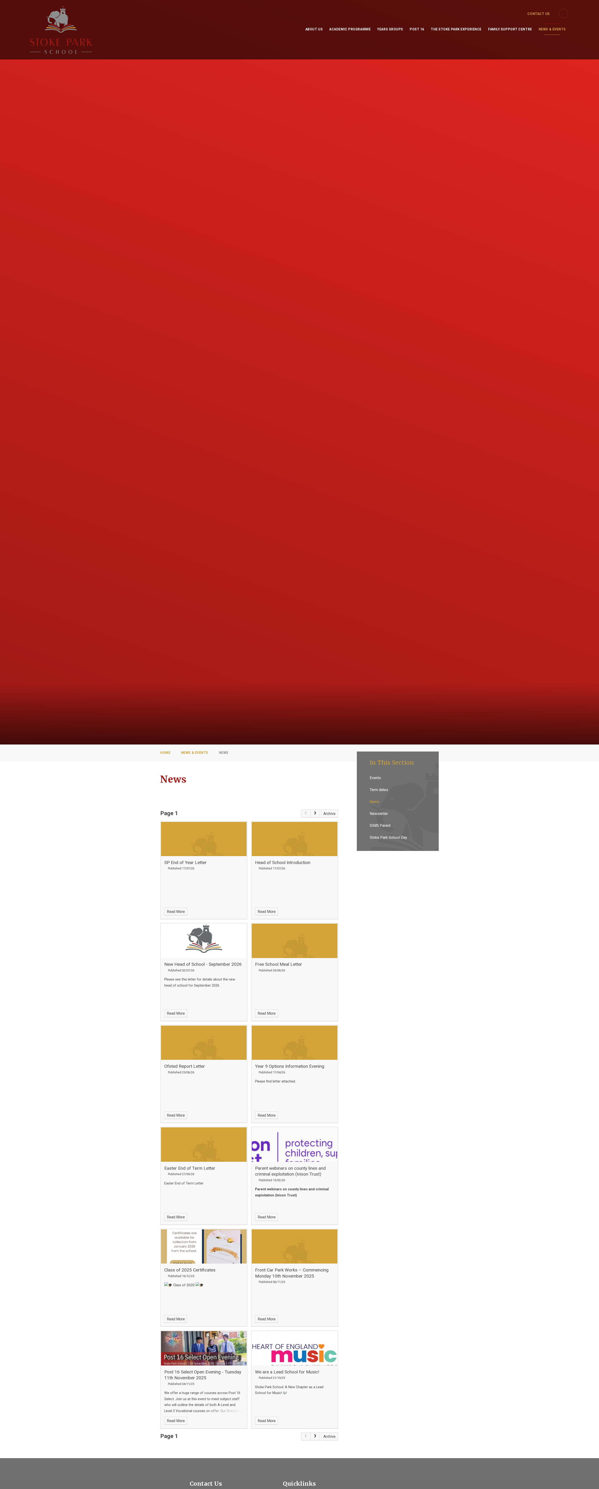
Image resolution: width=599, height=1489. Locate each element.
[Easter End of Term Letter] (204, 1144)
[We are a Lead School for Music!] (294, 1348)
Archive (329, 813)
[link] (305, 813)
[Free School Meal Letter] (294, 941)
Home (165, 753)
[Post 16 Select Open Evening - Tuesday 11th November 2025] (204, 1348)
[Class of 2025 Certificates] (204, 1246)
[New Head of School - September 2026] (204, 941)
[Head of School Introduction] (294, 839)
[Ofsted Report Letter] (204, 1043)
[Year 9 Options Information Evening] (294, 1043)
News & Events (194, 753)
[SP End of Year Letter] (204, 839)
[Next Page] (315, 813)
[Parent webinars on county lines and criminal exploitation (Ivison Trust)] (294, 1144)
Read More (176, 911)
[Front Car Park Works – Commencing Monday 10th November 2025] (294, 1246)
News (224, 753)
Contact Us (538, 14)
